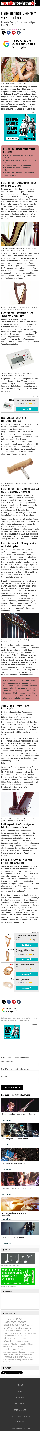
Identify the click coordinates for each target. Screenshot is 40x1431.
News (31, 1343)
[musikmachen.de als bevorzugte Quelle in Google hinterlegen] (20, 45)
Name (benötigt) (7, 1061)
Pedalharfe (5, 1020)
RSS (20, 1391)
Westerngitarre (8, 1362)
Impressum (20, 1403)
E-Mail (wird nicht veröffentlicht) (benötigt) (15, 1069)
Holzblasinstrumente (15, 1333)
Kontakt (20, 1397)
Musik (7, 1338)
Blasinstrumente (14, 1321)
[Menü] (37, 3)
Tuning (26, 1020)
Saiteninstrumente (16, 1020)
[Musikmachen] (18, 3)
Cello (11, 1328)
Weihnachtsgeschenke (19, 1360)
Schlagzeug (23, 1352)
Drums (21, 1328)
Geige (11, 1330)
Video (10, 1359)
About (20, 1385)
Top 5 (26, 1357)
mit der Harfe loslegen (17, 189)
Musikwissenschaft (19, 1343)
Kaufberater (8, 1335)
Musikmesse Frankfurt (22, 1342)
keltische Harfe (31, 1018)
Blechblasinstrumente (15, 1324)
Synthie (30, 1354)
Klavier (23, 1336)
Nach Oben (20, 1421)
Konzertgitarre (30, 1336)
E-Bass (27, 1328)
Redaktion (15, 29)
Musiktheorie (7, 1344)
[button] (4, 33)
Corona (16, 1328)
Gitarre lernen (24, 1330)
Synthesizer (24, 1354)
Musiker (8, 1341)
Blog (6, 1327)
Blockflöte (30, 1325)
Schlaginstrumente (13, 1352)
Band (18, 1318)
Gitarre (16, 1330)
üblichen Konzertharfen (10, 717)
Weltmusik (31, 1359)
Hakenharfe (16, 1018)
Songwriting (31, 1352)
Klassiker (17, 1336)
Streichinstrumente (11, 1354)
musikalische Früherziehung (20, 1339)
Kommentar (5, 1076)
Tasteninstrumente (13, 1356)
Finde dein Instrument (9, 1286)
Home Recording (31, 1333)
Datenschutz (20, 1410)
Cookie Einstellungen (20, 1416)
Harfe (23, 1018)
